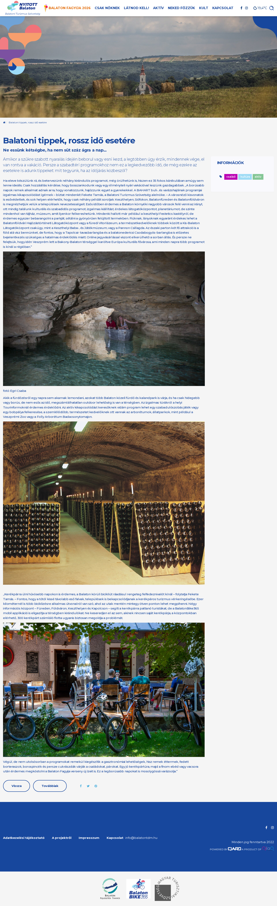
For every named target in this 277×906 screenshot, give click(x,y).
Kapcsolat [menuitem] (115, 838)
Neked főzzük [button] (181, 8)
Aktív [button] (158, 8)
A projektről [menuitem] (61, 838)
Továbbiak (50, 786)
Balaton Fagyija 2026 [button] (70, 8)
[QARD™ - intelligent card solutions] (234, 849)
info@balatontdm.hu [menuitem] (141, 838)
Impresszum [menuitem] (89, 838)
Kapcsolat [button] (222, 8)
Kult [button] (203, 8)
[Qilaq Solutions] (268, 849)
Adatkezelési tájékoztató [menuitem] (24, 838)
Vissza (16, 786)
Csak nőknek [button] (107, 8)
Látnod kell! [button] (136, 8)
